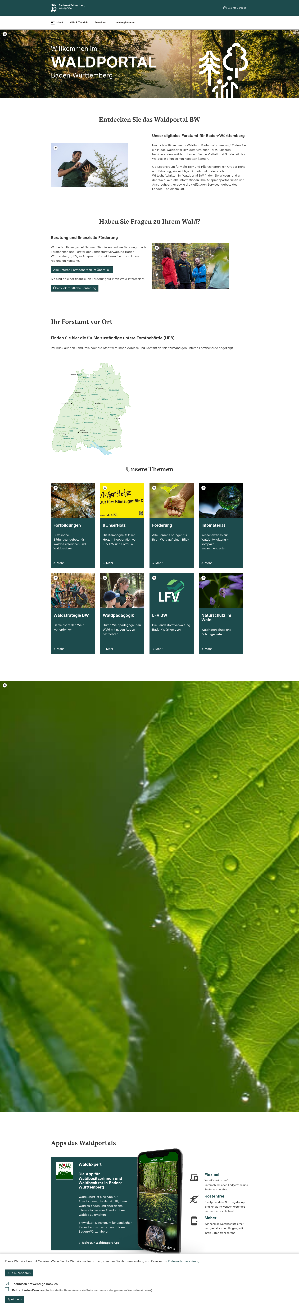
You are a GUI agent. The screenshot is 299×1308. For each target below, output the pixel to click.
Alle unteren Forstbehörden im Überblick (82, 270)
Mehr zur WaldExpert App (101, 1243)
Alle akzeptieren (19, 1273)
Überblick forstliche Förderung (74, 288)
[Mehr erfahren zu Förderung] (172, 545)
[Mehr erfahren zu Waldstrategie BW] (73, 633)
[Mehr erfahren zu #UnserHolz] (122, 545)
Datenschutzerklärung (184, 1261)
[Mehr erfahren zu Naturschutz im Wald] (221, 633)
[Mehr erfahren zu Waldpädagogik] (122, 633)
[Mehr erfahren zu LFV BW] (172, 633)
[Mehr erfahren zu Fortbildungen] (73, 545)
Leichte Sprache (237, 7)
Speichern (14, 1299)
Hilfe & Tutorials (79, 22)
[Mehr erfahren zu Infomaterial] (221, 545)
